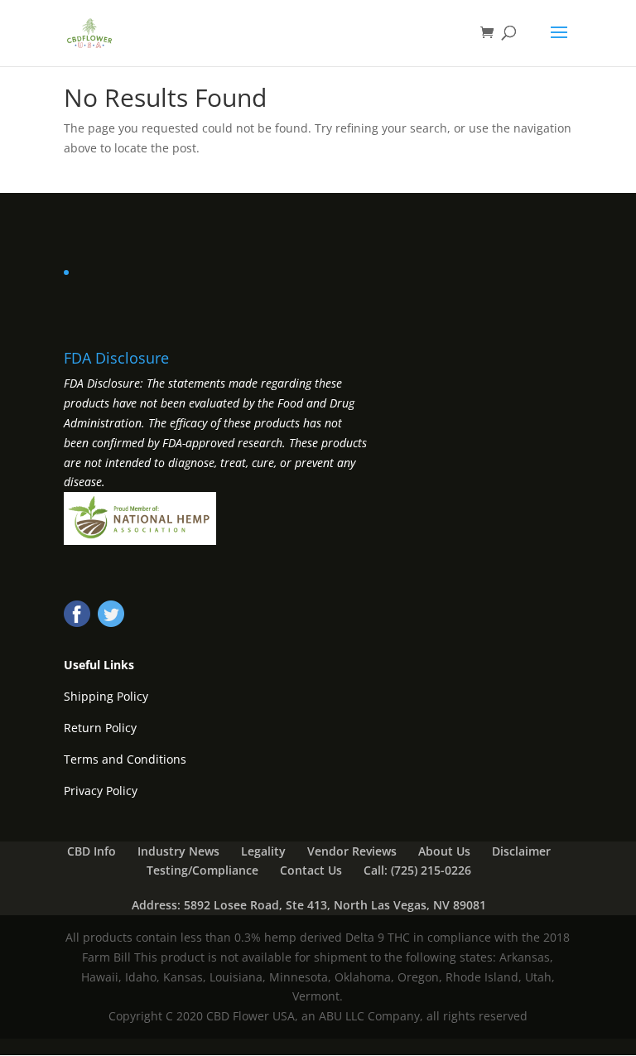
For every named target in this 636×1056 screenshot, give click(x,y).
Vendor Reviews (352, 851)
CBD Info (91, 851)
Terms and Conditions (125, 759)
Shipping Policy (106, 696)
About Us (444, 851)
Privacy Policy (100, 790)
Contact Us (311, 870)
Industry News (178, 851)
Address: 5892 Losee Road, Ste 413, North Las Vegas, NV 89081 (309, 905)
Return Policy (100, 727)
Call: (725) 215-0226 (417, 870)
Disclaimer (521, 851)
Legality (263, 851)
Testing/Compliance (202, 870)
